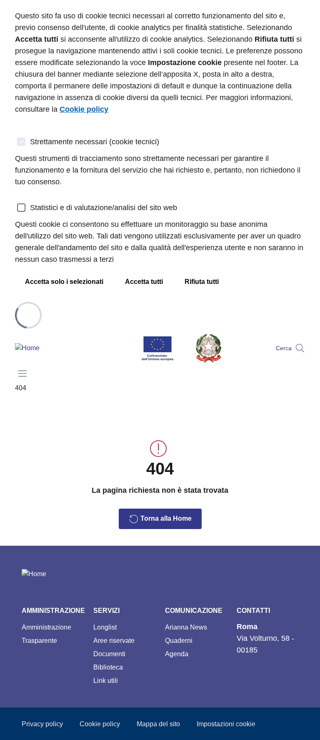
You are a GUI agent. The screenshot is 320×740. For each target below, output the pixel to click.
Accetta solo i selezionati (64, 281)
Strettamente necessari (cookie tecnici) (94, 142)
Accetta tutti (144, 281)
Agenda (176, 653)
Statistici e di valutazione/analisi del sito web (103, 207)
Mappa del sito (158, 723)
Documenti (109, 653)
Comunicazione (193, 610)
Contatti (253, 610)
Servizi (106, 610)
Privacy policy (42, 723)
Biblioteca (108, 667)
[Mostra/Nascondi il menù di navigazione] (22, 373)
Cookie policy (100, 723)
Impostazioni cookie (226, 723)
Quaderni (178, 640)
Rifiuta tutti (202, 281)
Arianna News (186, 627)
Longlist (105, 627)
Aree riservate (114, 640)
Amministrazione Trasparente (46, 634)
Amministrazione (53, 610)
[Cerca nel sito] (300, 348)
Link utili (105, 680)
